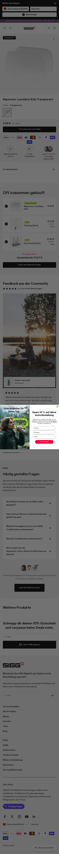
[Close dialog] (57, 406)
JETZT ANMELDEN (44, 441)
